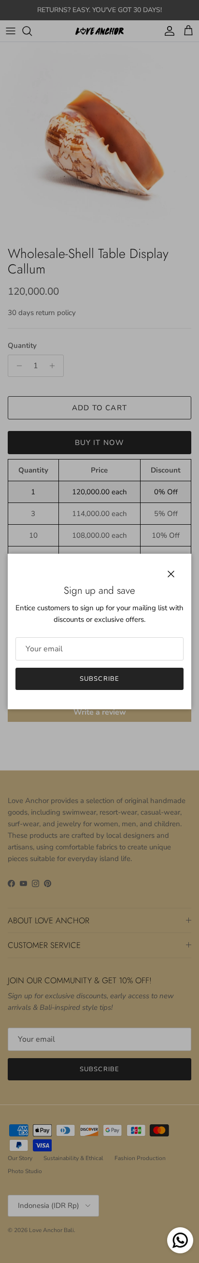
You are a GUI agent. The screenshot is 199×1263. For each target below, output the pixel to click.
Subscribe (99, 679)
